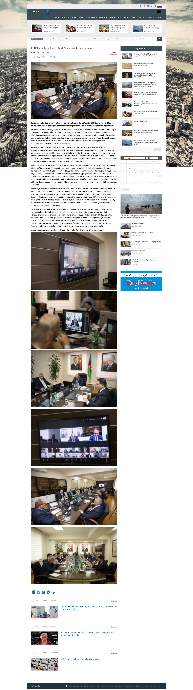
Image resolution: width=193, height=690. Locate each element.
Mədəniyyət (103, 17)
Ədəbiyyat (139, 686)
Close (46, 17)
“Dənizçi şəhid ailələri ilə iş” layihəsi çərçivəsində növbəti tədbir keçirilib (89, 608)
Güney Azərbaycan (91, 17)
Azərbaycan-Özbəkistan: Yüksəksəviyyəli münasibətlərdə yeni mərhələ (145, 104)
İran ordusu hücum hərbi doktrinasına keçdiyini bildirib (84, 27)
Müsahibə (112, 17)
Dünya (74, 17)
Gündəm (133, 17)
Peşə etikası (150, 17)
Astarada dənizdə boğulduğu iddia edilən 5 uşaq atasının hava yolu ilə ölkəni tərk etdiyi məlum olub (145, 84)
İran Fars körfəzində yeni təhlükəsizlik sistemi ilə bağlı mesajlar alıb (117, 27)
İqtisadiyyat (65, 17)
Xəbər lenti (142, 48)
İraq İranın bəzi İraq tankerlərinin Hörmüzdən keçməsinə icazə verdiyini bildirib (146, 142)
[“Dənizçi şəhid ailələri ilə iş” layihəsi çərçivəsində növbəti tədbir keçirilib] (44, 613)
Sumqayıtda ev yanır (140, 121)
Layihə (126, 17)
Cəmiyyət (141, 17)
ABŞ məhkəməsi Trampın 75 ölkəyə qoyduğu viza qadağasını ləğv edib (51, 27)
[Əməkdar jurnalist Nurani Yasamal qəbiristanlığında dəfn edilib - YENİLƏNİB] (44, 639)
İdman (120, 17)
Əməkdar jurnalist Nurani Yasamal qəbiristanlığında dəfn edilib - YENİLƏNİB (88, 634)
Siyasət (57, 17)
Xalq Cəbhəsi (37, 11)
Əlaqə (159, 17)
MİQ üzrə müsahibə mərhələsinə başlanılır (81, 659)
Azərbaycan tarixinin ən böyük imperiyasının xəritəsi (88, 39)
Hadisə (80, 17)
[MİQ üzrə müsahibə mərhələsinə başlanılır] (44, 665)
